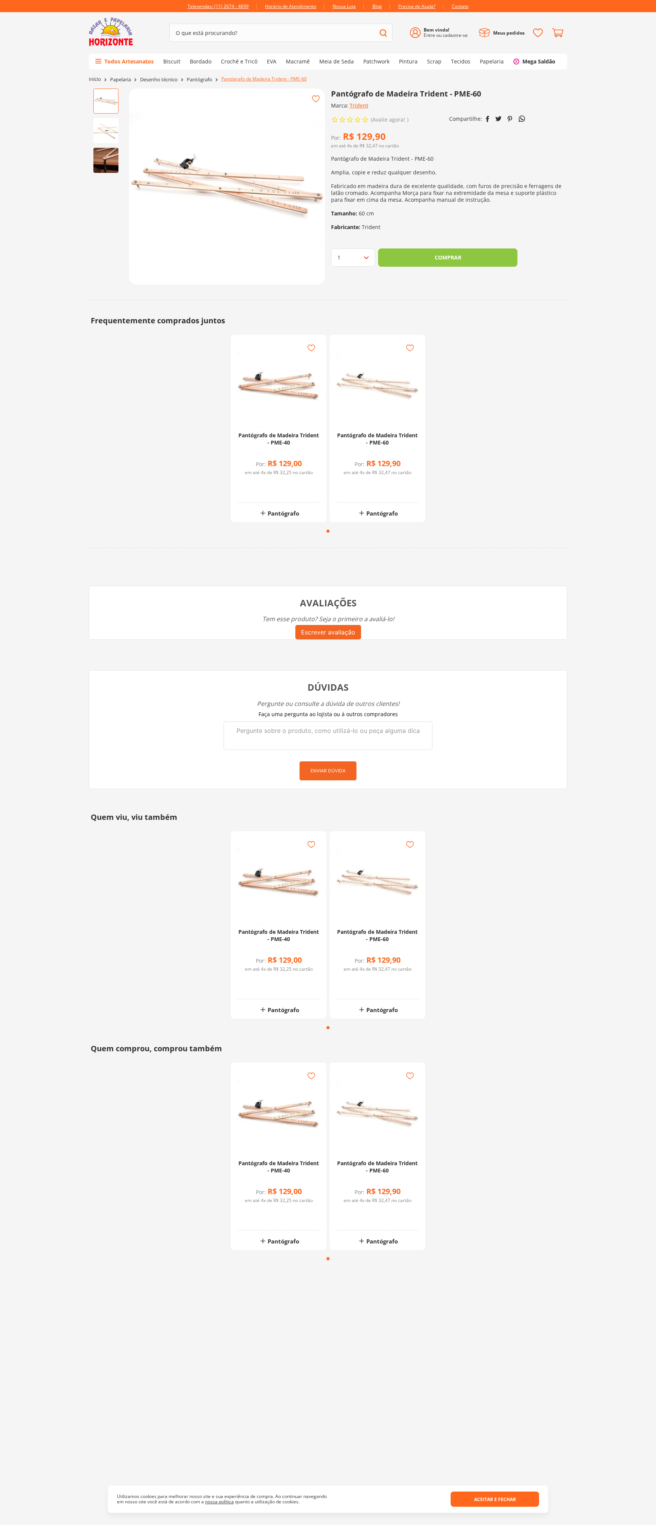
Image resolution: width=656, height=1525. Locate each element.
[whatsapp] (522, 118)
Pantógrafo (199, 79)
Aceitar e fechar (495, 1499)
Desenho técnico (159, 79)
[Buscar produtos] (383, 33)
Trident (359, 105)
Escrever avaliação (328, 632)
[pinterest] (510, 119)
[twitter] (498, 118)
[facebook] (487, 119)
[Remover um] (259, 490)
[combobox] (281, 33)
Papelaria (120, 79)
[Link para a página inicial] (95, 79)
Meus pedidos (509, 33)
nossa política (219, 1501)
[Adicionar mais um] (259, 484)
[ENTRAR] (441, 33)
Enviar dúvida (328, 771)
